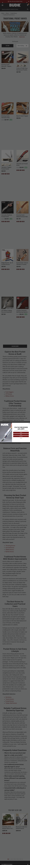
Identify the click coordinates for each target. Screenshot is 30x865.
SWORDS (21, 432)
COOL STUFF (20, 436)
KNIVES (21, 434)
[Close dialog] (29, 423)
